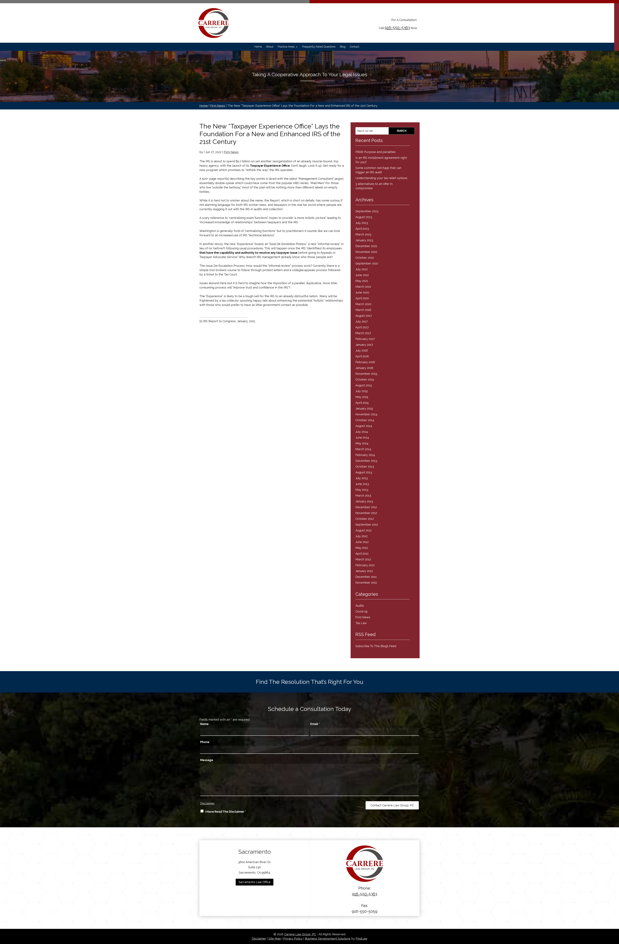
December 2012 (366, 507)
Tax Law (361, 623)
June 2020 (362, 292)
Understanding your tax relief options (381, 178)
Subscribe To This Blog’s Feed (375, 646)
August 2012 (363, 530)
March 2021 (363, 286)
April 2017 (362, 327)
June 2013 (362, 484)
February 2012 (365, 565)
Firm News (231, 152)
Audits (359, 605)
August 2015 (363, 385)
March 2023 (363, 234)
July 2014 (361, 431)
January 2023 (364, 240)
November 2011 (366, 582)
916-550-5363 (397, 27)
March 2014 (363, 449)
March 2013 (363, 495)
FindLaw (361, 938)
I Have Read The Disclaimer (225, 811)
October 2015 (364, 379)
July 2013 (361, 478)
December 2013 (366, 460)
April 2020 (362, 298)
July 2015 (361, 391)
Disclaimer (207, 803)
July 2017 (361, 321)
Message (206, 760)
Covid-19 (361, 611)
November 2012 (366, 513)
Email (315, 724)
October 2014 (364, 420)
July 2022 (361, 269)
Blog (342, 47)
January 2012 (364, 571)
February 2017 (365, 339)
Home (258, 47)
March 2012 (363, 559)
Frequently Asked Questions (319, 47)
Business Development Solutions (327, 938)
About (269, 47)
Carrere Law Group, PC (300, 934)
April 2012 (361, 553)
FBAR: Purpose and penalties (375, 152)
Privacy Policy (293, 938)
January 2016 (364, 368)
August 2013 (363, 472)
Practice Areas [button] (286, 47)
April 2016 (362, 356)
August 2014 (363, 426)
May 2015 (361, 397)
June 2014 (362, 437)
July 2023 (361, 223)
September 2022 (366, 263)
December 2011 (366, 576)
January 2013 (364, 501)
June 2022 (362, 275)
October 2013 (364, 466)
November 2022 (366, 252)
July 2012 (361, 536)
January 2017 (364, 344)
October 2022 (364, 257)
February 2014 (365, 455)
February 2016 (365, 362)
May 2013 (361, 489)
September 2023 (366, 211)
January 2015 (364, 408)
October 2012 (364, 518)
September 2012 (366, 524)
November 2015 (366, 373)
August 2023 (363, 217)
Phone (204, 742)
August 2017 (363, 315)
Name (204, 724)
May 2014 (361, 443)
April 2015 (362, 402)
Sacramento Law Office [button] (254, 882)
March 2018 (363, 310)
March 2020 (363, 304)
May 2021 (361, 281)
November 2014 (366, 414)
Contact (354, 47)
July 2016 (361, 350)
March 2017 (363, 333)
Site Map (275, 938)
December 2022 (366, 246)
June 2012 (362, 542)
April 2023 (362, 228)
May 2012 (361, 547)
